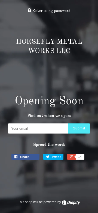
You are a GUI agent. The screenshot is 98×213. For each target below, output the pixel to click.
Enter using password (51, 11)
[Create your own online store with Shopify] (71, 202)
